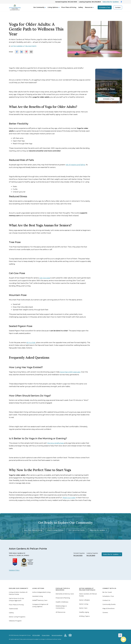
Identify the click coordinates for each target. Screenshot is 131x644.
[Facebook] (120, 635)
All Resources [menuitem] (60, 612)
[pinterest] (26, 52)
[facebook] (17, 52)
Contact (118, 7)
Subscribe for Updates (111, 2)
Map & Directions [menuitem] (109, 608)
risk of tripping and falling (75, 165)
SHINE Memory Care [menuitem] (39, 600)
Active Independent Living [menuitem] (41, 592)
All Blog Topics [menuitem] (84, 616)
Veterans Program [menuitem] (15, 621)
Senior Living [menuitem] (83, 604)
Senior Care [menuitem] (83, 608)
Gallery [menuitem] (11, 613)
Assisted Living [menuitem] (37, 596)
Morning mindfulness (55, 443)
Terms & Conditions (57, 635)
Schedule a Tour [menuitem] (108, 596)
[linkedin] (21, 52)
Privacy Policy (46, 635)
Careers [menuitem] (105, 612)
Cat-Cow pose (45, 278)
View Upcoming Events (76, 530)
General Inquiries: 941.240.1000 (66, 2)
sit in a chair (31, 342)
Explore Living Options (55, 530)
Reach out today (69, 498)
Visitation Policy (14, 570)
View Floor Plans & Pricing (33, 530)
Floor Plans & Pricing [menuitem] (16, 605)
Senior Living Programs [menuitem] (17, 617)
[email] (31, 52)
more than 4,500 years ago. (70, 372)
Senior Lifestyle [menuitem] (84, 600)
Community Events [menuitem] (109, 604)
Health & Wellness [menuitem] (62, 602)
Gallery (80, 7)
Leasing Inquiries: (90, 2)
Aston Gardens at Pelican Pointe (23, 46)
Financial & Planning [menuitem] (63, 598)
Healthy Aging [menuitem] (84, 612)
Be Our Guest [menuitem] (107, 592)
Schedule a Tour (104, 7)
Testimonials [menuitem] (13, 609)
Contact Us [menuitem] (106, 600)
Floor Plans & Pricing (68, 7)
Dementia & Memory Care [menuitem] (65, 594)
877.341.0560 (36, 635)
